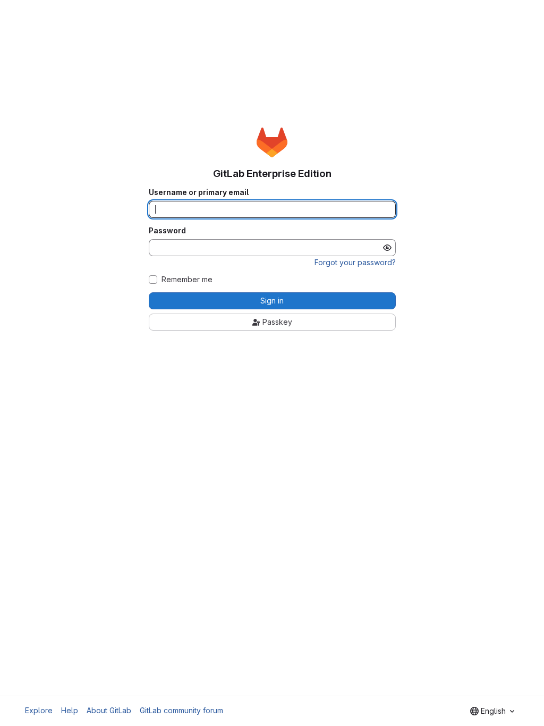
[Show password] (387, 247)
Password (167, 230)
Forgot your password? (355, 262)
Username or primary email (199, 192)
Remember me (187, 279)
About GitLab (109, 710)
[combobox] (492, 711)
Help (69, 710)
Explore (39, 710)
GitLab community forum (181, 710)
